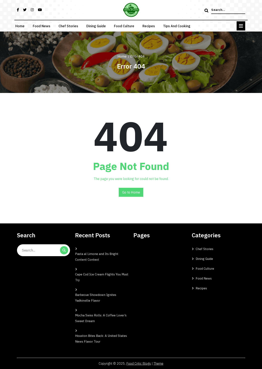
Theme (158, 363)
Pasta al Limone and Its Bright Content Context (96, 256)
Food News (41, 26)
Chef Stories (68, 26)
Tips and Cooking (176, 26)
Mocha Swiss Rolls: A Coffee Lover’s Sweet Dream (100, 318)
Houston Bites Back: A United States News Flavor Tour (101, 338)
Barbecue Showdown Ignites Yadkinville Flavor (95, 297)
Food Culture (124, 26)
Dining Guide (96, 26)
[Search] (206, 11)
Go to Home (131, 192)
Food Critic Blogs (138, 363)
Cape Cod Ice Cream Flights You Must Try (101, 277)
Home (20, 26)
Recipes (148, 26)
